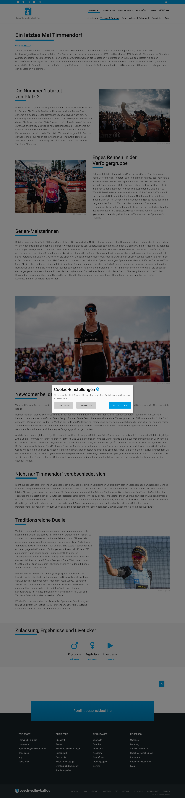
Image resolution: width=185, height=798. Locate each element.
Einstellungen (63, 405)
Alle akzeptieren (120, 405)
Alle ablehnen (86, 405)
